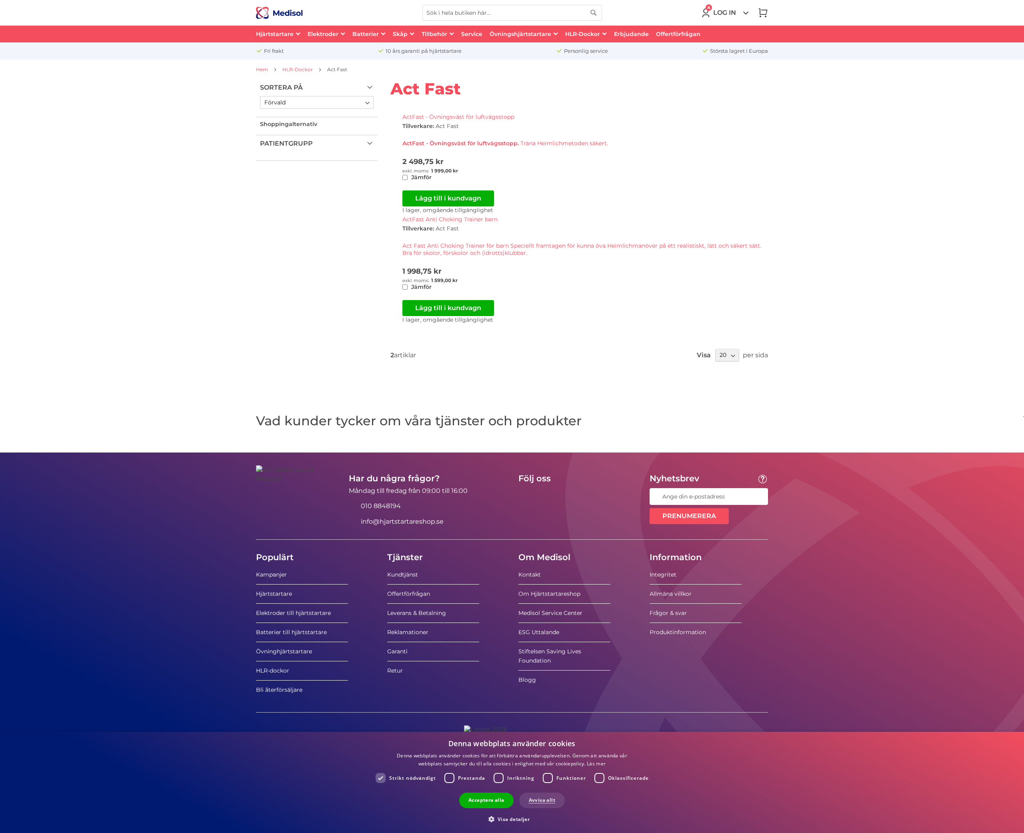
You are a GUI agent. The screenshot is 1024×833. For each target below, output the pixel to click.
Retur (395, 670)
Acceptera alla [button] (486, 800)
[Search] (594, 12)
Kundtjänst (402, 574)
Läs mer (596, 763)
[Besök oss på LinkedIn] (550, 496)
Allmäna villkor (671, 593)
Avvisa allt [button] (542, 800)
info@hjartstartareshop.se (402, 521)
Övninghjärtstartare (284, 651)
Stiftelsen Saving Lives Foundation (549, 656)
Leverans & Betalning (416, 613)
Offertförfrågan (408, 593)
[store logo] (279, 13)
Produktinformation (678, 632)
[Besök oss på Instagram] (573, 496)
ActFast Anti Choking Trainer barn (450, 219)
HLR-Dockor (298, 69)
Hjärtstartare (274, 593)
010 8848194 (381, 506)
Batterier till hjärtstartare (291, 632)
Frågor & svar (668, 613)
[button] (512, 818)
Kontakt (529, 574)
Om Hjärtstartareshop (549, 593)
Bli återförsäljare (279, 689)
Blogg (527, 679)
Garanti (397, 651)
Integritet (663, 574)
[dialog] (512, 782)
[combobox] (512, 13)
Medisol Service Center (550, 613)
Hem (262, 69)
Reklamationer (407, 632)
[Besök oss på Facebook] (526, 496)
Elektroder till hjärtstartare (293, 613)
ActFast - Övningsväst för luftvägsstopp (458, 116)
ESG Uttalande (538, 632)
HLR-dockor (272, 670)
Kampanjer (271, 574)
